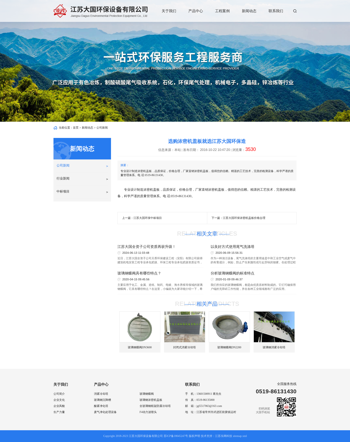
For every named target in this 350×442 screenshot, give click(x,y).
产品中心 (195, 11)
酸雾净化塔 (101, 406)
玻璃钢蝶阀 (147, 393)
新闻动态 (249, 11)
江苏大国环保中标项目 (147, 217)
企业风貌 (59, 406)
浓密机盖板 (151, 189)
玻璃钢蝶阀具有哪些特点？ (139, 273)
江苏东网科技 (223, 436)
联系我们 (276, 11)
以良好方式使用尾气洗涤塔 (232, 247)
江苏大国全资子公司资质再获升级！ (146, 247)
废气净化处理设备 (105, 412)
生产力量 (59, 412)
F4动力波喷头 (148, 412)
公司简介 (59, 393)
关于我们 (169, 11)
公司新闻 (102, 127)
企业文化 (59, 399)
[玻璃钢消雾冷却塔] (274, 326)
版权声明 (194, 436)
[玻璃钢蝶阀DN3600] (139, 326)
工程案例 (222, 11)
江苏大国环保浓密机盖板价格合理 (244, 217)
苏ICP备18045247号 (176, 436)
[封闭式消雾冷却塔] (184, 326)
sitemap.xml (240, 436)
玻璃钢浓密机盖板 (151, 399)
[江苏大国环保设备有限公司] (100, 11)
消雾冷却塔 (101, 393)
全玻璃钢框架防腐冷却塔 (155, 406)
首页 (76, 127)
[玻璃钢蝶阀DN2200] (229, 326)
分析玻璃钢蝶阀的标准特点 (232, 273)
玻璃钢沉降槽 (102, 399)
